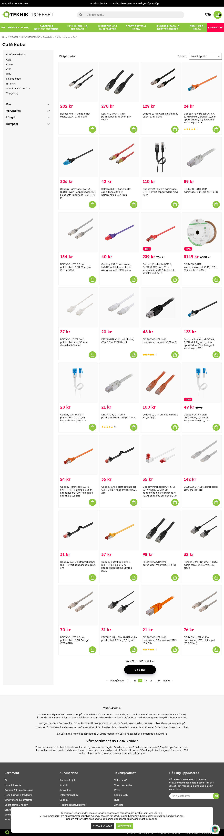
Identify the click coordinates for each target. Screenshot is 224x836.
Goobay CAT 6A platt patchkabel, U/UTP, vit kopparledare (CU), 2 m (73, 417)
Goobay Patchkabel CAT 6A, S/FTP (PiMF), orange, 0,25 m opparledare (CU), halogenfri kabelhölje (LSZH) (200, 118)
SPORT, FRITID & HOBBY (16, 804)
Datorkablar (48, 37)
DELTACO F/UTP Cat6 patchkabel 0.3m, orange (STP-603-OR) (160, 640)
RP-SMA (10, 83)
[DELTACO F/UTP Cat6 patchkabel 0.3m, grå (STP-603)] (119, 383)
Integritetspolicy (69, 795)
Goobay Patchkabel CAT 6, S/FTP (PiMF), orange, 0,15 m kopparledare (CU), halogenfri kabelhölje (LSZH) (76, 491)
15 (145, 680)
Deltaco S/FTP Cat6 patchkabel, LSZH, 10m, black (160, 115)
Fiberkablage (13, 78)
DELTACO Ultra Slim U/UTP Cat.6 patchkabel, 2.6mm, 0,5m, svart (119, 639)
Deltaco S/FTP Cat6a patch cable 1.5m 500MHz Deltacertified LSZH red (116, 192)
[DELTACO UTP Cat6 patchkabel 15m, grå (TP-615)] (201, 455)
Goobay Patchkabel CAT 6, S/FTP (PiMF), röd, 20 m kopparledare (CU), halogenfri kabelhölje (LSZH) (159, 269)
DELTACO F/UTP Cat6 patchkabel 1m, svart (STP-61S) (160, 341)
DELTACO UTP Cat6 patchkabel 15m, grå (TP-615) (201, 488)
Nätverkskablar (63, 37)
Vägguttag (12, 93)
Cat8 (8, 59)
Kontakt (64, 785)
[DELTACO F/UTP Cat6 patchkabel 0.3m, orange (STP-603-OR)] (160, 605)
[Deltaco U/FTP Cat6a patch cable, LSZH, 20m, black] (78, 82)
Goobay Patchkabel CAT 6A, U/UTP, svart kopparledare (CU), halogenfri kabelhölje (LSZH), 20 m (78, 193)
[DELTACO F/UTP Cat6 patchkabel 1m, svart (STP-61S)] (160, 308)
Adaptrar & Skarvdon (18, 88)
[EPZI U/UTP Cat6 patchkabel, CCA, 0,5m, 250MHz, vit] (119, 308)
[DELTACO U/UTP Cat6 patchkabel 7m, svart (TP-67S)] (160, 530)
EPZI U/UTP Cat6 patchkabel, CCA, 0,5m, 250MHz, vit (117, 341)
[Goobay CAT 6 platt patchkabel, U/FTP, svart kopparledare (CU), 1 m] (78, 530)
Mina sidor (7, 3)
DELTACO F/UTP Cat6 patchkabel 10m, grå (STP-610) (201, 190)
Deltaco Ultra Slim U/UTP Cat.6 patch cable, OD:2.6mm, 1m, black (201, 565)
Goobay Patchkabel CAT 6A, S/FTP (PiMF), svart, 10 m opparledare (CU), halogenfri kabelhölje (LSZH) (199, 344)
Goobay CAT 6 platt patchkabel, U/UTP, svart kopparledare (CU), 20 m (160, 192)
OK (216, 796)
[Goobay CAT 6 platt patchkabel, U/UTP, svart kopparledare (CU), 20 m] (160, 157)
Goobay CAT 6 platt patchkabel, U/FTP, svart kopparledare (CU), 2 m (119, 489)
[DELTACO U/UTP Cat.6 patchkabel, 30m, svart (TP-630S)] (119, 82)
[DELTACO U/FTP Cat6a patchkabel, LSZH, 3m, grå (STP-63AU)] (78, 605)
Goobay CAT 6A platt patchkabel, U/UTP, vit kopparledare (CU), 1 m (196, 417)
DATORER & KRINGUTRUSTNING (25, 37)
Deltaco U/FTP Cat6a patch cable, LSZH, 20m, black (75, 115)
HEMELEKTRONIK (13, 785)
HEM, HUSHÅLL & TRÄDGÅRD (18, 795)
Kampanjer (11, 819)
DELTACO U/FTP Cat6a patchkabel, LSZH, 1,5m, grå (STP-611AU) (199, 640)
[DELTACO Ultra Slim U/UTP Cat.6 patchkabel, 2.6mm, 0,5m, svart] (119, 605)
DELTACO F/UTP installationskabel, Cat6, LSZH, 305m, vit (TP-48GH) (200, 267)
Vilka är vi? (120, 780)
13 (135, 680)
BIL (6, 780)
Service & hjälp (68, 780)
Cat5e (9, 64)
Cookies (64, 799)
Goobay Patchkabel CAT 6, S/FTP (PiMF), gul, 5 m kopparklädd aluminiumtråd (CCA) (116, 566)
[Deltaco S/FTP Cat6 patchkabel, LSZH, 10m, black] (160, 82)
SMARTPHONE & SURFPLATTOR (19, 799)
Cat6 (75, 37)
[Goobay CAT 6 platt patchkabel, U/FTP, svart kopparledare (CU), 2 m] (119, 455)
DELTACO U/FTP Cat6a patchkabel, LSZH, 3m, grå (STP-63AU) (75, 640)
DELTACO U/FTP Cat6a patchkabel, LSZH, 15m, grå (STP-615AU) (75, 267)
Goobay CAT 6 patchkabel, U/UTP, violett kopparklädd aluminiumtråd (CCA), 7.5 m (116, 267)
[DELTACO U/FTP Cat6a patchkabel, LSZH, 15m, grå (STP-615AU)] (78, 232)
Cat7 (8, 74)
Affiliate (118, 804)
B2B (116, 799)
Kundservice (21, 3)
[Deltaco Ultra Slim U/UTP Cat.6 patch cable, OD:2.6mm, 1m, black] (201, 530)
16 (151, 680)
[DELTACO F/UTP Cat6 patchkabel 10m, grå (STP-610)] (201, 157)
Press (117, 790)
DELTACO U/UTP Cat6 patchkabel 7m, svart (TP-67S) (159, 563)
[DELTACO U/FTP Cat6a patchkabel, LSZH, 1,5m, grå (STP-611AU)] (201, 605)
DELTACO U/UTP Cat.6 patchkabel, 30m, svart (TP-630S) (116, 116)
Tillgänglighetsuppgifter (73, 804)
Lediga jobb (121, 795)
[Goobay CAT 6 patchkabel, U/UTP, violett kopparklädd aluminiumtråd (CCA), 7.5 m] (119, 232)
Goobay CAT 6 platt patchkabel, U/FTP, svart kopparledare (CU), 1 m (78, 565)
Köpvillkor (65, 790)
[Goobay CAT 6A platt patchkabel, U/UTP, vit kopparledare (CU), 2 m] (78, 383)
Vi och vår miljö (123, 785)
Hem (4, 37)
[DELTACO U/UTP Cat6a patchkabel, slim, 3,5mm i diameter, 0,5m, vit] (78, 308)
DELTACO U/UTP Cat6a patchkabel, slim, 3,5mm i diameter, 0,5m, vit (74, 342)
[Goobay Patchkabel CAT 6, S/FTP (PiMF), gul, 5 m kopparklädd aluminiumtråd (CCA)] (119, 530)
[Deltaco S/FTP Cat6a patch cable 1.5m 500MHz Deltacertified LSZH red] (119, 157)
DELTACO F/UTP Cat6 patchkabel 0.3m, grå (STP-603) (118, 416)
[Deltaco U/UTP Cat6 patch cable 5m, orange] (160, 383)
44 (159, 680)
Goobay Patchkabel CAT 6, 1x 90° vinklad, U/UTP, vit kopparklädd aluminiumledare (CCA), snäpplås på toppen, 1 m (160, 491)
